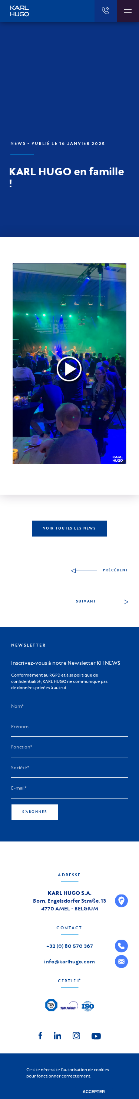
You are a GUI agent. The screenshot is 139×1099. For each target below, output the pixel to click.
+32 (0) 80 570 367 (69, 946)
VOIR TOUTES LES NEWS (69, 528)
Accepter (94, 1091)
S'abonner (34, 812)
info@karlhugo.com (69, 961)
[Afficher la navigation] (128, 11)
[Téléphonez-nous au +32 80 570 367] (106, 11)
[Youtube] (96, 1035)
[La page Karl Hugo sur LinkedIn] (57, 1034)
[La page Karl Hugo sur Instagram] (76, 1034)
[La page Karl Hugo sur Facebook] (40, 1034)
